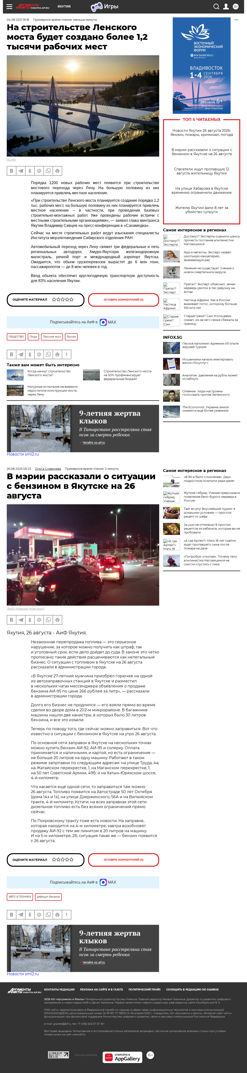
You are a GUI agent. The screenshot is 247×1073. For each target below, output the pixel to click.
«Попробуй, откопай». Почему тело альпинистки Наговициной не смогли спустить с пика (210, 560)
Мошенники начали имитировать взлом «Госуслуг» (207, 361)
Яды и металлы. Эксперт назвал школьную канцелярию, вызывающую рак (207, 256)
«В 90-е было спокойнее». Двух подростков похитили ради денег (209, 479)
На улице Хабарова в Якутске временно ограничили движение (202, 191)
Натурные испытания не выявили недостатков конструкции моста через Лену (52, 390)
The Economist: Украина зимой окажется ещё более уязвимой (205, 409)
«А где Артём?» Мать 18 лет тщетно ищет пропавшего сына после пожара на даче (210, 544)
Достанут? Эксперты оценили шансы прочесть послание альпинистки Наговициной (212, 240)
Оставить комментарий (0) (124, 299)
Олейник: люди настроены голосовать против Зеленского (206, 393)
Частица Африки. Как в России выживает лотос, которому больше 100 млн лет (210, 304)
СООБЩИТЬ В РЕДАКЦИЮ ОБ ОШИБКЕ (192, 989)
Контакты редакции (59, 989)
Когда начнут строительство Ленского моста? (49, 373)
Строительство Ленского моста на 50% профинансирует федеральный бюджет (127, 375)
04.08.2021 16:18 (18, 19)
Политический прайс (145, 989)
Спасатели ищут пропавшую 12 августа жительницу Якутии (201, 171)
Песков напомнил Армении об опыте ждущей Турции (210, 345)
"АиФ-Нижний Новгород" (26, 608)
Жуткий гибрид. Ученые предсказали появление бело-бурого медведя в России (212, 496)
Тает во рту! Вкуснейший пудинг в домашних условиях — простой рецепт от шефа (209, 512)
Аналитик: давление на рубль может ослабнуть (210, 377)
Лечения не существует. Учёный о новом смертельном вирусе (209, 270)
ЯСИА (11, 159)
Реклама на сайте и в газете (101, 989)
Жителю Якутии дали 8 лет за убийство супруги (201, 210)
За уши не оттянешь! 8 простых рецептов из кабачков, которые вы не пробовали (212, 528)
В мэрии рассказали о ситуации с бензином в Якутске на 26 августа (202, 152)
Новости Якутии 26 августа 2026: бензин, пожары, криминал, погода (202, 133)
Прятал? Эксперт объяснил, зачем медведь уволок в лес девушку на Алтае (209, 288)
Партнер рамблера (85, 1054)
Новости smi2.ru (23, 454)
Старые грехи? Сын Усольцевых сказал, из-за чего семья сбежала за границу (211, 319)
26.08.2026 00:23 (19, 469)
